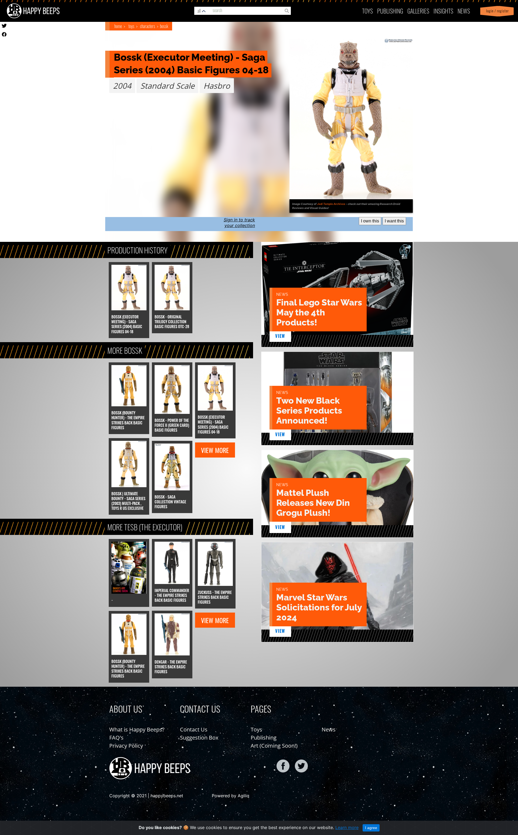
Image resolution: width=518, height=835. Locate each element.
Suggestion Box (199, 737)
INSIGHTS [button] (443, 10)
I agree (371, 828)
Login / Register (496, 10)
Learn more (347, 827)
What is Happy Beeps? (137, 729)
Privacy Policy (126, 745)
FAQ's (116, 737)
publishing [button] (390, 10)
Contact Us (193, 729)
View (280, 336)
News (464, 10)
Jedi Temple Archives (331, 203)
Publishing (264, 737)
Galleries (418, 10)
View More (215, 450)
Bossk (164, 26)
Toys (367, 10)
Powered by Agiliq (230, 795)
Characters (147, 26)
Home (118, 26)
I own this (370, 221)
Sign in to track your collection (239, 222)
